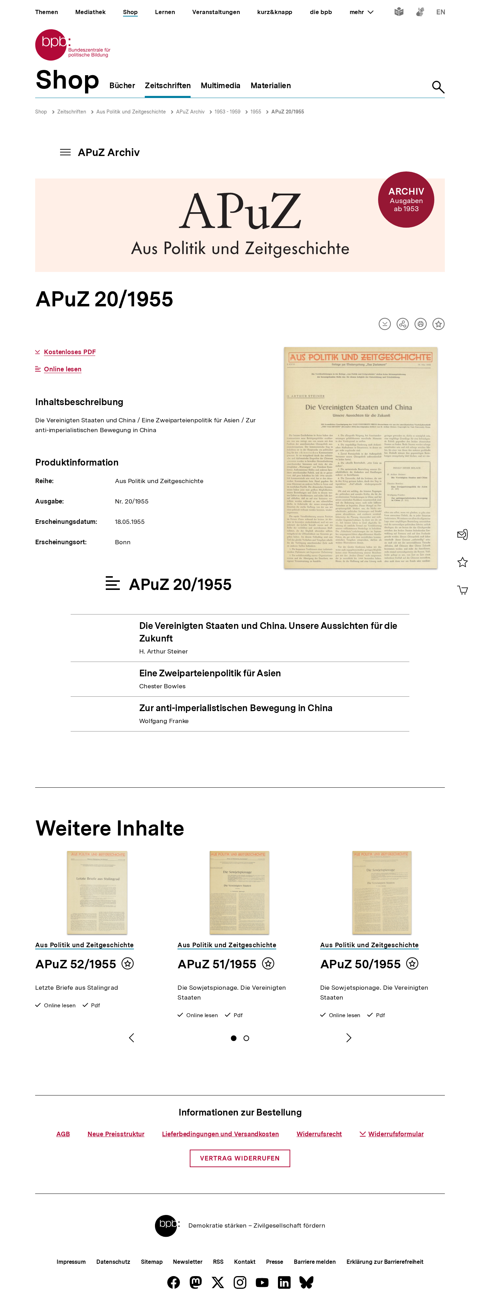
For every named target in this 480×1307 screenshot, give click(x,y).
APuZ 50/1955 (360, 964)
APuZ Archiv (190, 112)
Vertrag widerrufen (240, 1158)
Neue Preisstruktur (115, 1134)
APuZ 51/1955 (216, 964)
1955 (256, 112)
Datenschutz (113, 1262)
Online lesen (63, 369)
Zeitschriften (71, 112)
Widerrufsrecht (319, 1134)
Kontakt (244, 1262)
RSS (218, 1262)
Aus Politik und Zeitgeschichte (131, 112)
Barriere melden (315, 1262)
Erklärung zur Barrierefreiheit (384, 1262)
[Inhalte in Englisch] (441, 13)
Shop (41, 112)
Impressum (71, 1262)
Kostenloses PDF (69, 352)
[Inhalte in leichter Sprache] (399, 13)
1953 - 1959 (227, 112)
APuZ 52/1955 (75, 964)
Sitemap (151, 1262)
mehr (362, 11)
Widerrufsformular (395, 1134)
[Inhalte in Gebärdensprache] (420, 13)
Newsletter (187, 1262)
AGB (63, 1134)
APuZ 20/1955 (287, 112)
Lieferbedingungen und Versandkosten (220, 1134)
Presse (274, 1262)
